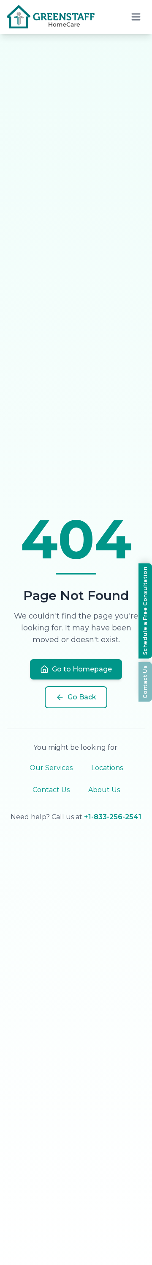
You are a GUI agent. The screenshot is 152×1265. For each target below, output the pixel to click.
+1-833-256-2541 (112, 817)
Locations (107, 768)
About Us (104, 790)
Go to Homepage (82, 669)
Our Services (51, 768)
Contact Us (51, 790)
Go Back (82, 697)
